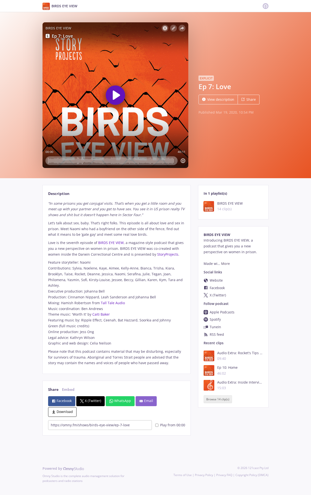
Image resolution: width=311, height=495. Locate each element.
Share (251, 99)
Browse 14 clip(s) (217, 399)
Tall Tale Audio (113, 303)
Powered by (53, 468)
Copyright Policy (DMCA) (251, 475)
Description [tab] (58, 193)
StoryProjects (167, 254)
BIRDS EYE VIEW (111, 242)
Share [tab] (53, 389)
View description (220, 99)
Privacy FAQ (224, 475)
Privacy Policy (204, 475)
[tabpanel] (116, 283)
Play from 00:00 (172, 425)
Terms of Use (182, 475)
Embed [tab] (68, 389)
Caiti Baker (101, 314)
